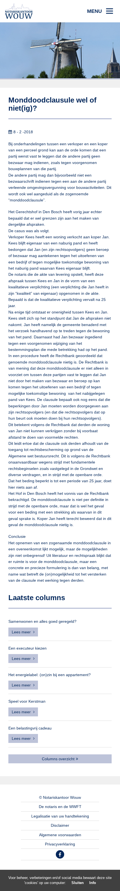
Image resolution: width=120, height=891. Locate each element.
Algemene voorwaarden (60, 835)
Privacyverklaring (60, 844)
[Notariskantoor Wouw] (19, 11)
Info (92, 883)
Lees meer (22, 632)
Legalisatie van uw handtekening (60, 816)
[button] (100, 11)
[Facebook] (60, 854)
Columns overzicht (58, 759)
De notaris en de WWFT (60, 806)
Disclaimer (60, 825)
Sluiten (77, 883)
